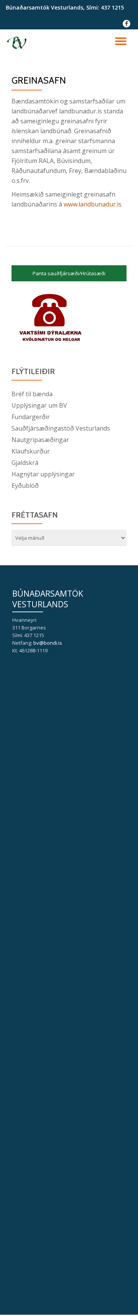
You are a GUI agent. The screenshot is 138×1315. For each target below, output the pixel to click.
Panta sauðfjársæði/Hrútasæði (69, 273)
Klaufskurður (31, 451)
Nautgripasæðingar (40, 440)
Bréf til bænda (32, 394)
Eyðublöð (25, 485)
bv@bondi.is (47, 642)
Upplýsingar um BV (39, 405)
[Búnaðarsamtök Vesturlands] (18, 42)
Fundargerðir (31, 417)
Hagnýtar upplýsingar (43, 474)
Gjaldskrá (25, 462)
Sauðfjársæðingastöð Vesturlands (61, 428)
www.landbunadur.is (93, 204)
